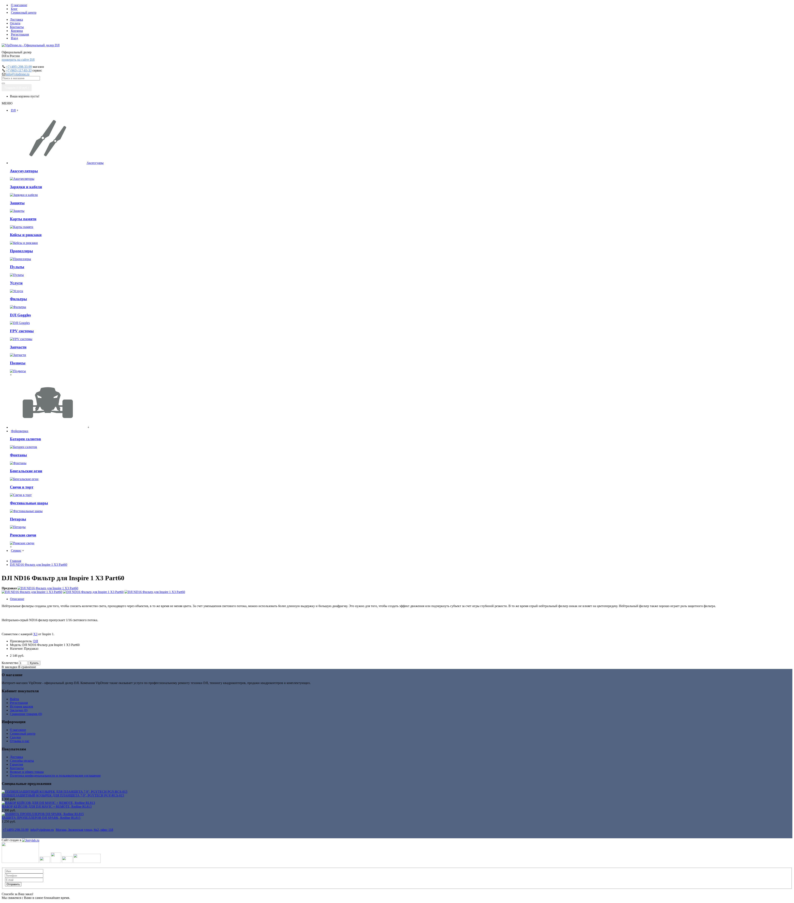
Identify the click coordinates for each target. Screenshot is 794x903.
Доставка (16, 757)
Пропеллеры (21, 251)
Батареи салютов (25, 439)
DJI (35, 641)
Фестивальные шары (29, 503)
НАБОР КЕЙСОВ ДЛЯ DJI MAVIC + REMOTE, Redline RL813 (47, 806)
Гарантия (16, 764)
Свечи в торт (21, 487)
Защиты (17, 203)
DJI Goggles (20, 315)
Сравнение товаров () (26, 714)
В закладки (9, 667)
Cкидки (15, 737)
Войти (14, 699)
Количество (10, 663)
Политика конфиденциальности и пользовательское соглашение (55, 775)
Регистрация (19, 702)
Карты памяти (23, 219)
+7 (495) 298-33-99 (19, 66)
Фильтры (18, 299)
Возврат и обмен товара (27, 772)
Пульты (17, 267)
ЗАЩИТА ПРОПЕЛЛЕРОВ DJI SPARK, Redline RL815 (41, 817)
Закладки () (19, 710)
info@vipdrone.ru (17, 74)
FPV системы (22, 331)
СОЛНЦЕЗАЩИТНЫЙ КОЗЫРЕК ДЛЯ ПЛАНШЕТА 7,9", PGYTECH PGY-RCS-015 (63, 795)
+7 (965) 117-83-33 (19, 70)
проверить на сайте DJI (18, 59)
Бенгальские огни (26, 471)
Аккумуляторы (24, 171)
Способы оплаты (22, 760)
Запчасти (18, 347)
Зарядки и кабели (26, 187)
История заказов (21, 706)
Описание (17, 599)
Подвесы (17, 363)
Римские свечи (23, 535)
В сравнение (27, 667)
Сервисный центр (22, 733)
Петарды (18, 519)
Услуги (16, 283)
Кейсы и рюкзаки (26, 235)
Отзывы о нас (19, 741)
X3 (35, 634)
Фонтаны (18, 455)
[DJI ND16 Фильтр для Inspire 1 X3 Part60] (48, 588)
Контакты (17, 768)
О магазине (18, 730)
